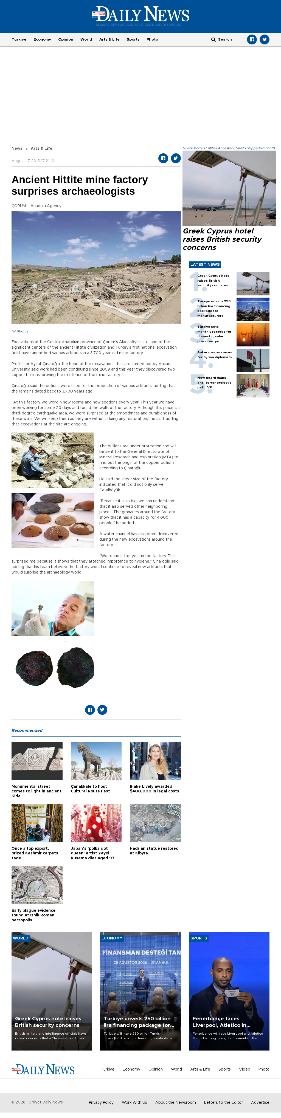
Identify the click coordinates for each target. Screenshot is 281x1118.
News (17, 149)
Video (244, 1069)
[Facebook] (252, 39)
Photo (152, 39)
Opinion (65, 39)
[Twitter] (264, 39)
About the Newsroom (175, 1103)
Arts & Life (109, 39)
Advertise (260, 1103)
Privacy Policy (101, 1103)
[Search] (213, 39)
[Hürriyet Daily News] (140, 16)
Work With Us (134, 1103)
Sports (133, 39)
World (86, 39)
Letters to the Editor (223, 1103)
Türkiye (19, 39)
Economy (42, 39)
